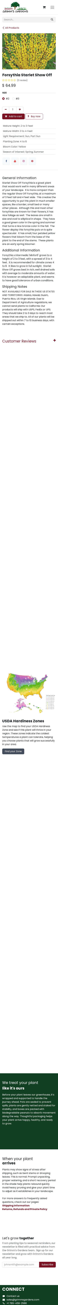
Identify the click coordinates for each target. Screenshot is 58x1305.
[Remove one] (5, 109)
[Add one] (19, 109)
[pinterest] (32, 161)
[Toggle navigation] (52, 7)
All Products (12, 28)
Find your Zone (13, 751)
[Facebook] (6, 161)
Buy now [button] (35, 116)
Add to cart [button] (15, 116)
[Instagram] (23, 161)
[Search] (52, 20)
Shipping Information (16, 1205)
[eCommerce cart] (44, 7)
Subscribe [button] (47, 1264)
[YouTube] (15, 161)
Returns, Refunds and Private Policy (24, 1209)
